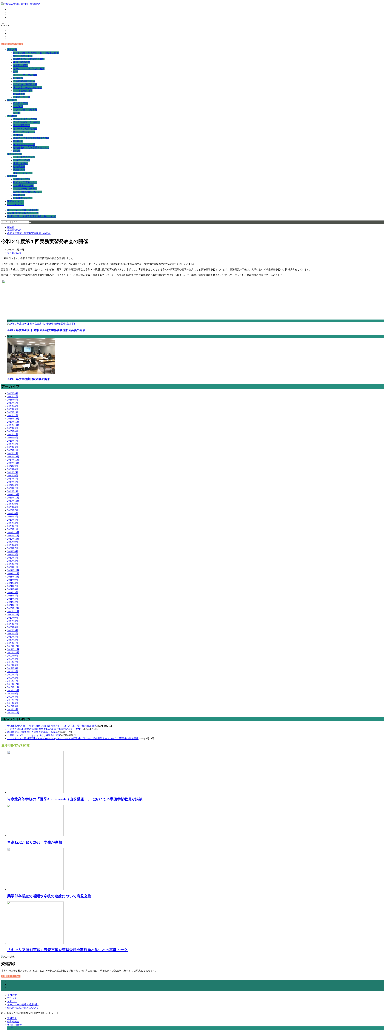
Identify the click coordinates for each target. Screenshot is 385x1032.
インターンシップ (22, 173)
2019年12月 (13, 646)
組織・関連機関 (21, 62)
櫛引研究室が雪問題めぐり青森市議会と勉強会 (32, 732)
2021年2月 (12, 602)
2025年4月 (12, 444)
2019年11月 (13, 649)
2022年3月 (12, 561)
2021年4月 (12, 595)
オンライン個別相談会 (25, 128)
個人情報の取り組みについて (22, 213)
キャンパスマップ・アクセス (29, 68)
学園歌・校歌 (20, 65)
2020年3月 (12, 636)
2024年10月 (13, 463)
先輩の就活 (19, 169)
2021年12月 (13, 570)
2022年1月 (12, 567)
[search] (30, 222)
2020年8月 (12, 621)
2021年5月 (12, 592)
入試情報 (12, 116)
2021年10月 (13, 576)
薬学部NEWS (14, 230)
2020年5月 (12, 630)
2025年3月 (12, 447)
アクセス (12, 998)
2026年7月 (12, 396)
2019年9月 (12, 655)
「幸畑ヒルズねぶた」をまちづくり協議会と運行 (33, 735)
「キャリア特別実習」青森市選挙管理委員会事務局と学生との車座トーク (67, 950)
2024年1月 (12, 491)
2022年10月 (13, 538)
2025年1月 (12, 453)
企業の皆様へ (20, 163)
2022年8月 (12, 545)
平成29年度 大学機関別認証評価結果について (31, 216)
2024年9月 (12, 466)
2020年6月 (12, 627)
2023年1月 (12, 529)
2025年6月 (12, 437)
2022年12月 (13, 532)
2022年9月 (12, 542)
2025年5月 (12, 440)
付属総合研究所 (21, 179)
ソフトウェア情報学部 (25, 109)
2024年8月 (12, 469)
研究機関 (12, 176)
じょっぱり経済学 (22, 90)
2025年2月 (12, 450)
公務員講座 (19, 166)
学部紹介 (12, 100)
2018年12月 (13, 684)
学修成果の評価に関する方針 (29, 59)
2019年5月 (12, 668)
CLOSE (5, 25)
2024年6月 (12, 475)
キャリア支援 (14, 154)
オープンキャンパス (24, 131)
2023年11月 (13, 497)
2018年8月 (12, 696)
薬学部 (16, 113)
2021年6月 (12, 589)
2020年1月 (12, 643)
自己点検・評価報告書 (25, 84)
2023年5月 (12, 516)
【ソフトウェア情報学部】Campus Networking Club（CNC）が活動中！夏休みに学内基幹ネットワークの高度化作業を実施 (73, 738)
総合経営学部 (20, 103)
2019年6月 (12, 665)
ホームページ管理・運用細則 (22, 210)
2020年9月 (12, 617)
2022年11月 (13, 535)
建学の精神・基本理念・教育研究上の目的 (36, 52)
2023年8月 (12, 507)
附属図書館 (19, 94)
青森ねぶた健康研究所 (25, 188)
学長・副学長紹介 (22, 56)
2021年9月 (12, 580)
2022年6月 (12, 551)
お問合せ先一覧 (21, 97)
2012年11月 (13, 712)
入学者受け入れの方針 (25, 119)
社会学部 (18, 106)
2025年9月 (12, 428)
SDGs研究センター (23, 185)
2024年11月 (13, 459)
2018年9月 (12, 693)
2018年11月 (13, 687)
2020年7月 (12, 624)
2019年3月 (12, 674)
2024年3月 (12, 485)
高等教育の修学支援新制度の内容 (31, 138)
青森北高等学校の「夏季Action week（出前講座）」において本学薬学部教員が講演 (51, 726)
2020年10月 (13, 614)
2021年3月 (12, 598)
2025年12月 (13, 418)
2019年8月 (12, 659)
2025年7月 (12, 434)
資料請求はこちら (10, 976)
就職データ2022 (21, 160)
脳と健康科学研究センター (27, 192)
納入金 (16, 150)
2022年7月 (12, 548)
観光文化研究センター (25, 182)
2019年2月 (12, 678)
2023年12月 (13, 494)
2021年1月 (12, 605)
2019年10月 (13, 652)
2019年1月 (12, 681)
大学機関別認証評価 (24, 81)
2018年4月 (12, 709)
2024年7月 (12, 472)
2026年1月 (12, 415)
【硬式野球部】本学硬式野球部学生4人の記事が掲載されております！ (45, 729)
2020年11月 (13, 611)
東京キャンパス (15, 201)
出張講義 (18, 78)
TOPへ (10, 1028)
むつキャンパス (15, 204)
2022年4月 (12, 557)
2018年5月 (12, 706)
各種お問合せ (14, 1024)
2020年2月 (12, 640)
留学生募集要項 (21, 125)
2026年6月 (12, 399)
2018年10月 (13, 690)
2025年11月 (13, 422)
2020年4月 (12, 633)
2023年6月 (12, 513)
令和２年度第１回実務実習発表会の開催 (29, 233)
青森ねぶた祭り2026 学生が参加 (34, 842)
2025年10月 (13, 425)
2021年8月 (12, 583)
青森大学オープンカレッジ (27, 87)
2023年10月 (13, 501)
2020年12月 (13, 608)
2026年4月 (12, 406)
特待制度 (18, 141)
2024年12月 (13, 456)
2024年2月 (12, 488)
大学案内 (12, 49)
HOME (10, 227)
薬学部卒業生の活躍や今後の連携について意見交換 (49, 896)
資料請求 (18, 135)
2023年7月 (12, 510)
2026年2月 (12, 412)
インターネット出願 (24, 144)
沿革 (15, 71)
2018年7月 (12, 700)
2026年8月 (12, 393)
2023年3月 (12, 523)
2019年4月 (12, 671)
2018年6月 (12, 703)
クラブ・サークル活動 (25, 75)
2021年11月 (13, 573)
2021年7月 (12, 586)
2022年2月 (12, 564)
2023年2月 (12, 526)
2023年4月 (12, 519)
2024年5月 (12, 478)
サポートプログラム (24, 157)
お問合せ (12, 1001)
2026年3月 (12, 409)
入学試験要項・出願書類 (26, 122)
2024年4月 (12, 482)
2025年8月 (12, 431)
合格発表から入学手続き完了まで (31, 147)
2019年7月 (12, 662)
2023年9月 (12, 504)
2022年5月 (12, 554)
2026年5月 (12, 403)
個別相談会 (13, 1021)
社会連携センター (22, 198)
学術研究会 (19, 195)
